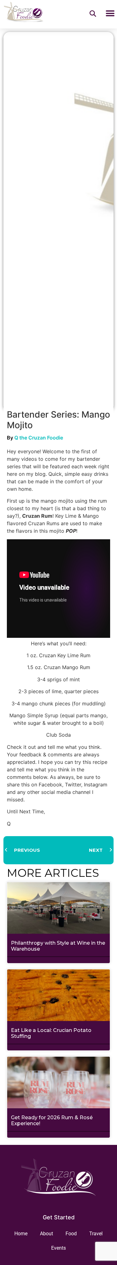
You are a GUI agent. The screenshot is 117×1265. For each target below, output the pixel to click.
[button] (110, 14)
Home (20, 1234)
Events (58, 1248)
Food (71, 1234)
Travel (96, 1234)
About (46, 1234)
